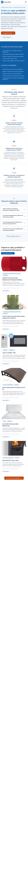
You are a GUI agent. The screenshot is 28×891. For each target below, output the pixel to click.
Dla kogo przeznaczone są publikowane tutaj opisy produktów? (13, 229)
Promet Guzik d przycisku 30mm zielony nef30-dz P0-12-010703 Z (13, 317)
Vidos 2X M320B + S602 (9, 353)
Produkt (5, 275)
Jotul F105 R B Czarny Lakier (10, 460)
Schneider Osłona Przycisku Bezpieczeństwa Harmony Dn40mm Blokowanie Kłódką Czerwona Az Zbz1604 (14, 279)
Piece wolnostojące (8, 457)
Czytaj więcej (5, 290)
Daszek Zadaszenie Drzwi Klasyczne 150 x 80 (13, 388)
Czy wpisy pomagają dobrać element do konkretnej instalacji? (13, 216)
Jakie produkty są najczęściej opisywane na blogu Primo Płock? (11, 209)
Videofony (11, 350)
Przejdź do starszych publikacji (13, 478)
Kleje (4, 421)
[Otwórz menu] (25, 2)
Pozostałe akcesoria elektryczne (11, 273)
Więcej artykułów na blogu (13, 236)
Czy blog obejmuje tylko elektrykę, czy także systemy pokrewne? (12, 222)
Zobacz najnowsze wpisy (7, 253)
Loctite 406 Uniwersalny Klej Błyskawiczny (10, 425)
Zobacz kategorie (7, 37)
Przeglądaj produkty (7, 33)
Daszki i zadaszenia (8, 384)
